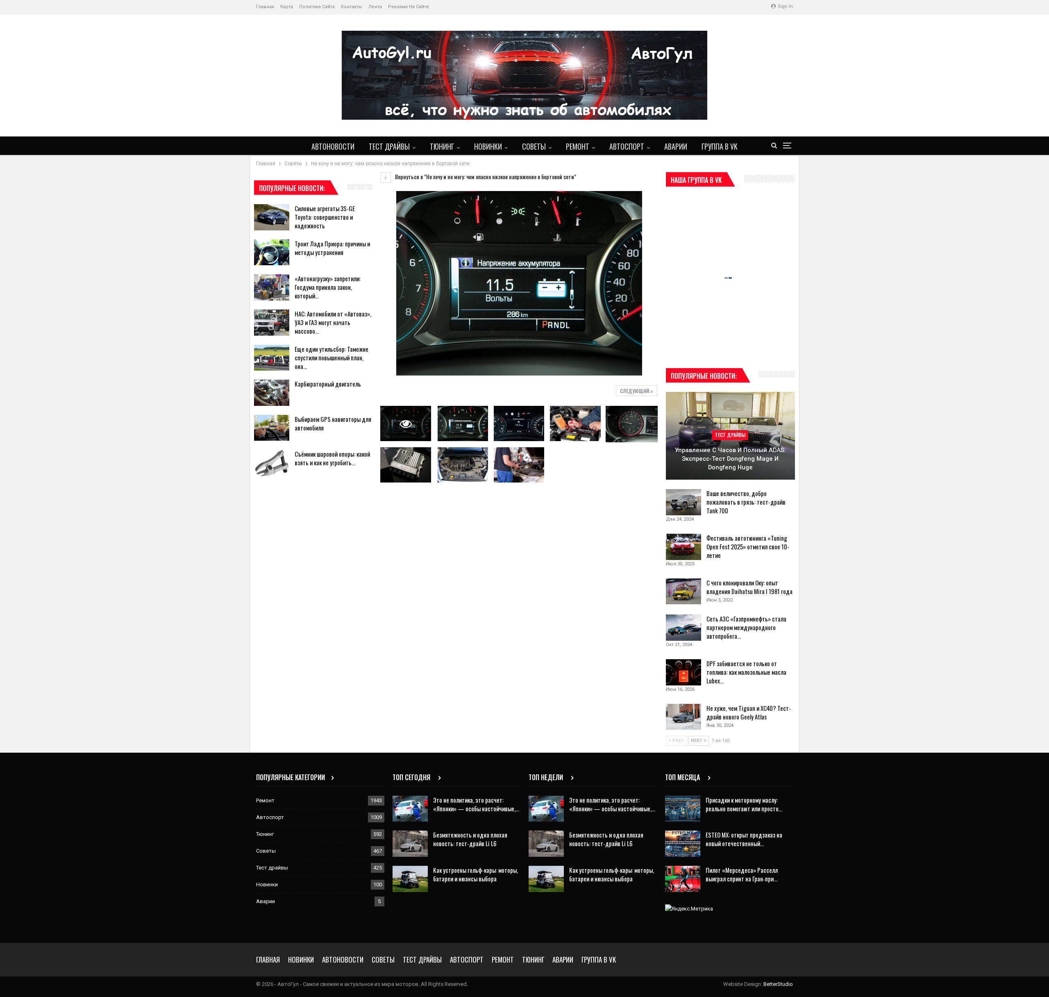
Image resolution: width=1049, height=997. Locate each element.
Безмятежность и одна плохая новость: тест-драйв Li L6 (470, 839)
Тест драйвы (389, 146)
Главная (265, 6)
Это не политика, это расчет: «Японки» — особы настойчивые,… (476, 804)
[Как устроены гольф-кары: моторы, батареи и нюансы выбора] (410, 879)
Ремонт (577, 146)
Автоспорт (626, 146)
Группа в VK (720, 146)
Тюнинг (442, 146)
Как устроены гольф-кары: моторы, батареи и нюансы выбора (475, 874)
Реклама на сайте (408, 6)
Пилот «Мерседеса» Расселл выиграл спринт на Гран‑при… (742, 874)
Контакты (351, 6)
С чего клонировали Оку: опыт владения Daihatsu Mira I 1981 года (749, 587)
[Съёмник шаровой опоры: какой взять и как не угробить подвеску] (271, 463)
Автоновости (332, 146)
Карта (286, 6)
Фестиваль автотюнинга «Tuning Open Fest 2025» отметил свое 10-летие (747, 546)
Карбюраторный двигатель (328, 383)
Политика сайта (317, 6)
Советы (534, 146)
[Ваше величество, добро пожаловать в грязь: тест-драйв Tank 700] (683, 502)
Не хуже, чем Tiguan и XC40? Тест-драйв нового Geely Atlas (748, 712)
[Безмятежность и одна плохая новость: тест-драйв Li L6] (410, 844)
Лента (375, 6)
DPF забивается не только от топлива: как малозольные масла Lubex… (746, 672)
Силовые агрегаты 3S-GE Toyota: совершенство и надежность (325, 217)
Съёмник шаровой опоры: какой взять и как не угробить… (332, 458)
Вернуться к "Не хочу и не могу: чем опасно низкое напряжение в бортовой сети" (485, 177)
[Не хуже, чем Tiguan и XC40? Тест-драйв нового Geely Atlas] (683, 717)
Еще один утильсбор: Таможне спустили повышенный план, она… (331, 357)
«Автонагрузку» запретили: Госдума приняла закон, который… (328, 287)
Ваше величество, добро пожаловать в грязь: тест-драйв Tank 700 (746, 502)
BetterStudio (778, 984)
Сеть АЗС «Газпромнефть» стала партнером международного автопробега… (746, 627)
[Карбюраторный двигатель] (271, 393)
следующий (635, 390)
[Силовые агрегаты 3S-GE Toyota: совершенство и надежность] (271, 217)
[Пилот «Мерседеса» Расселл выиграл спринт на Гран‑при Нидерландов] (682, 879)
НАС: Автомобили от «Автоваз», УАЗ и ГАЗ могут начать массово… (333, 322)
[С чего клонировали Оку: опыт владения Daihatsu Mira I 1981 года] (683, 591)
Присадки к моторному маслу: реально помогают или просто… (744, 804)
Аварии (675, 146)
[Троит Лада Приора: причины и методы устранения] (271, 252)
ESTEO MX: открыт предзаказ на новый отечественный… (744, 839)
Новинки (488, 146)
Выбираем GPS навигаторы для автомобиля (333, 423)
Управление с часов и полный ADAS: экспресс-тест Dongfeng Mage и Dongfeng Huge (730, 458)
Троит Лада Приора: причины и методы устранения (332, 248)
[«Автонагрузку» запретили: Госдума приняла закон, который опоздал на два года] (271, 287)
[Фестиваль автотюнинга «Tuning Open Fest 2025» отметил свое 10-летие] (683, 547)
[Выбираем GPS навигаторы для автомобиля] (271, 428)
